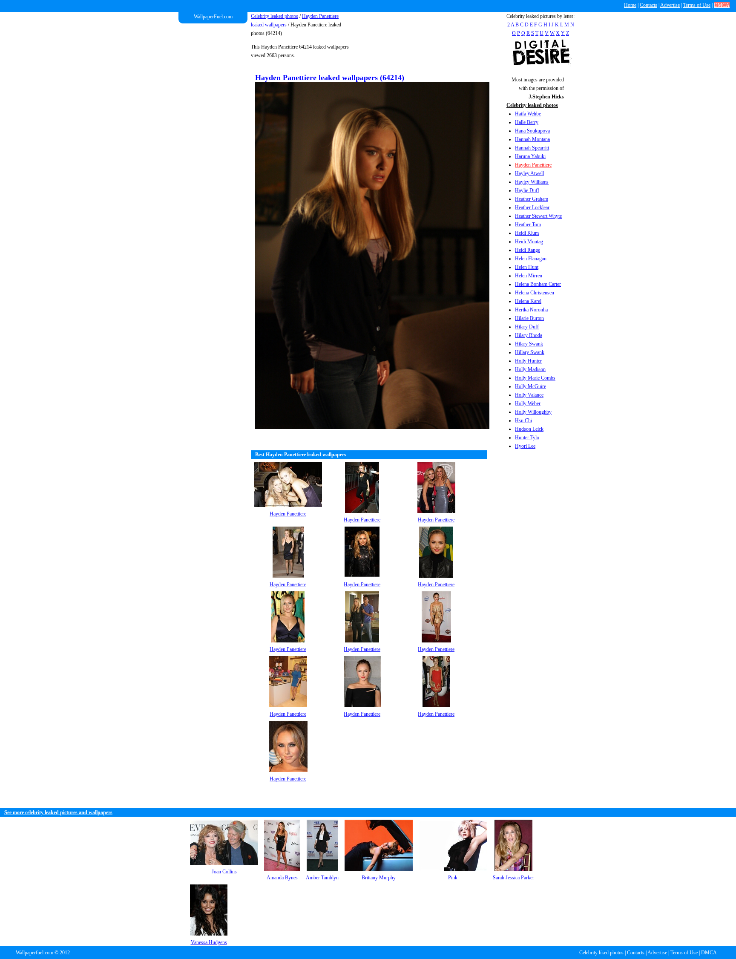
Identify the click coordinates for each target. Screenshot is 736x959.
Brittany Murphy (379, 878)
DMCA (722, 5)
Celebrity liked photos (601, 953)
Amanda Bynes (282, 878)
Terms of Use (696, 5)
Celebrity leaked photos (274, 16)
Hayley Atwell (529, 173)
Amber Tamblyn (322, 878)
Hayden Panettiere (533, 165)
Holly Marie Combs (535, 378)
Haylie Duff (527, 190)
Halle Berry (526, 122)
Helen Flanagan (530, 259)
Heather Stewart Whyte (538, 216)
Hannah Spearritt (532, 148)
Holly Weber (527, 403)
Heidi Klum (527, 233)
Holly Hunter (528, 361)
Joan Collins (224, 872)
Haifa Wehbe (528, 114)
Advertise (670, 5)
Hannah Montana (532, 139)
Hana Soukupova (532, 131)
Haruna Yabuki (530, 156)
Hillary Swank (529, 352)
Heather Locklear (532, 207)
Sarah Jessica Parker (513, 878)
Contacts (648, 5)
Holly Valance (529, 395)
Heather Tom (528, 225)
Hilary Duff (527, 327)
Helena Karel (528, 301)
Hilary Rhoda (528, 335)
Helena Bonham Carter (538, 284)
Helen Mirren (528, 276)
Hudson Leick (529, 429)
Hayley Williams (532, 182)
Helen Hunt (526, 267)
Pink (452, 878)
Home (630, 5)
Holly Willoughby (533, 412)
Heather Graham (531, 199)
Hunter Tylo (527, 438)
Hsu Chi (523, 420)
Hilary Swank (529, 344)
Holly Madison (530, 369)
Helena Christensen (534, 293)
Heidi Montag (529, 242)
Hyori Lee (525, 446)
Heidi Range (527, 250)
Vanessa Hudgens (209, 942)
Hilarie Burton (529, 318)
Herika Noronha (531, 310)
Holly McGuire (530, 386)
